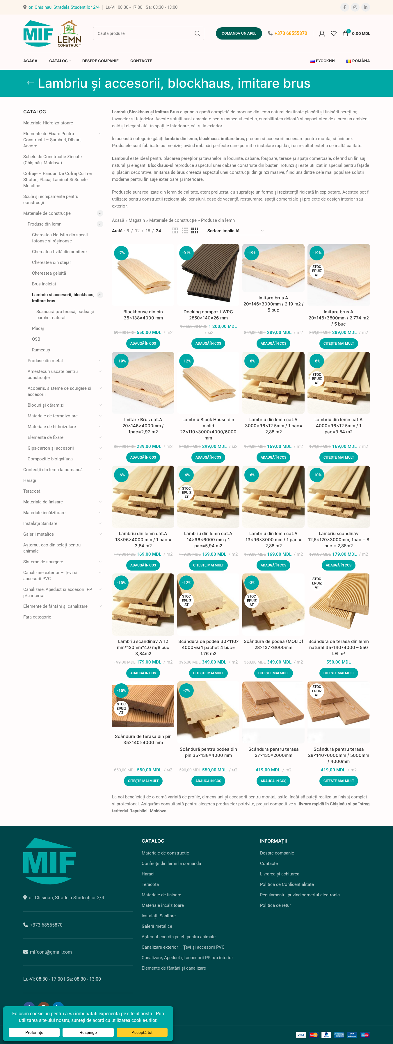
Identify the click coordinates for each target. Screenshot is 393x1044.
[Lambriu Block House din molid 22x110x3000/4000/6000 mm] (208, 383)
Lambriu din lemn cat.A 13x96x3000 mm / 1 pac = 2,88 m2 (274, 539)
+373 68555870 (291, 33)
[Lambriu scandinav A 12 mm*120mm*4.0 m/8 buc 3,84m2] (143, 604)
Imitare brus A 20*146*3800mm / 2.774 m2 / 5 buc (339, 318)
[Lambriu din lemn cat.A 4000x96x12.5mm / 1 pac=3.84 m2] (338, 383)
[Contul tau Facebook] (344, 7)
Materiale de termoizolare (53, 416)
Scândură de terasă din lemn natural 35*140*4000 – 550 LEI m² (338, 647)
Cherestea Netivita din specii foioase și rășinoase (60, 238)
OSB (36, 339)
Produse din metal (45, 360)
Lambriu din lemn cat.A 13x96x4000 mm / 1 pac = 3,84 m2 (143, 539)
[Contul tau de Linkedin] (365, 7)
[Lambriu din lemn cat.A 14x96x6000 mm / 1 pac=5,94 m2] (208, 497)
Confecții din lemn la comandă (53, 469)
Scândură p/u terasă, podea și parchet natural (65, 314)
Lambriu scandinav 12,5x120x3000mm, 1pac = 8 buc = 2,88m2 (338, 539)
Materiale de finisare (43, 502)
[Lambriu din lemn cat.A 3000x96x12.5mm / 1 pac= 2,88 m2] (273, 383)
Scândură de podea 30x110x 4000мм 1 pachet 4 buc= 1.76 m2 (208, 647)
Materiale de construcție (47, 213)
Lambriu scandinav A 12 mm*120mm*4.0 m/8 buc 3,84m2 (143, 647)
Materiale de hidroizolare (52, 426)
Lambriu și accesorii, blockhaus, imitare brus (63, 297)
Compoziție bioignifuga (50, 459)
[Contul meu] (322, 33)
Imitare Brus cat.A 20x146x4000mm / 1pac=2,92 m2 (143, 426)
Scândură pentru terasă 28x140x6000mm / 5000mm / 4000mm (338, 755)
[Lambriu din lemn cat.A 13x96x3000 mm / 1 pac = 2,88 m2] (273, 497)
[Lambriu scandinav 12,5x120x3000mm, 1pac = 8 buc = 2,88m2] (338, 497)
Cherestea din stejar (51, 262)
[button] (143, 343)
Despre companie (277, 853)
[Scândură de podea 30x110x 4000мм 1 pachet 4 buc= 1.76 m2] (208, 604)
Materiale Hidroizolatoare (48, 123)
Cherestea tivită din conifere (59, 251)
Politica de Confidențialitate (287, 884)
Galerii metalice (38, 534)
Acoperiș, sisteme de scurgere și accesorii (59, 391)
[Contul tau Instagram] (355, 7)
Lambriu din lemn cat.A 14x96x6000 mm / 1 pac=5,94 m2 (208, 539)
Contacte (269, 863)
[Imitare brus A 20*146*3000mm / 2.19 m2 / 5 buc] (273, 268)
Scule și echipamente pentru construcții (50, 199)
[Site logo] (52, 32)
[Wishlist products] (333, 33)
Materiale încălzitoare (44, 512)
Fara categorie (37, 617)
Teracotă (31, 491)
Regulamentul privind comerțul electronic (300, 895)
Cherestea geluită (49, 273)
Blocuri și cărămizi (46, 405)
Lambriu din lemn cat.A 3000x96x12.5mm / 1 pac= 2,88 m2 (273, 426)
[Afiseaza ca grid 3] (185, 231)
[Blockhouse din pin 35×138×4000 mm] (143, 275)
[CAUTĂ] (197, 33)
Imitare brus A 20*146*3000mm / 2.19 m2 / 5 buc (273, 304)
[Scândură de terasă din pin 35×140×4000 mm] (143, 706)
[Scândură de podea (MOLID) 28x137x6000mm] (273, 604)
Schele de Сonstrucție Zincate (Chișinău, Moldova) (52, 159)
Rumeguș (41, 350)
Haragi (29, 480)
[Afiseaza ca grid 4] (194, 231)
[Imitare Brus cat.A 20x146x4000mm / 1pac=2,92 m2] (143, 383)
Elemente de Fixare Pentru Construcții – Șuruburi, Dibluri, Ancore (52, 140)
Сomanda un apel (239, 33)
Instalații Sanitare (40, 523)
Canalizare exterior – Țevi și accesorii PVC (50, 575)
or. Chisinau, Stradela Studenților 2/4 (64, 7)
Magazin (137, 220)
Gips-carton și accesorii (51, 448)
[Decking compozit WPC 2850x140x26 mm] (208, 275)
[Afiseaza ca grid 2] (175, 231)
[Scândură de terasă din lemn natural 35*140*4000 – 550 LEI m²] (338, 604)
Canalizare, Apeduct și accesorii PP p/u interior (57, 592)
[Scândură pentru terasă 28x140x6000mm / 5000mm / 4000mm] (338, 712)
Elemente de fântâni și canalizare (55, 606)
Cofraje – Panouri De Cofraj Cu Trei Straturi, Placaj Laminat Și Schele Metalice (57, 179)
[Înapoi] (30, 83)
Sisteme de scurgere (43, 561)
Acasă (118, 220)
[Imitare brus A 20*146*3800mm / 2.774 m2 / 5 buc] (338, 275)
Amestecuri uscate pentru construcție (53, 374)
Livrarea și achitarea (279, 874)
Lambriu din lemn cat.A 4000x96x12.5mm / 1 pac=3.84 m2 (338, 426)
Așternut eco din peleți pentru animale (52, 548)
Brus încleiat (44, 284)
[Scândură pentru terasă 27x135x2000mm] (273, 712)
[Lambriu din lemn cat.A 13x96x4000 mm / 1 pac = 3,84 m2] (143, 497)
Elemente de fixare (45, 437)
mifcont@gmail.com (51, 952)
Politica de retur (275, 905)
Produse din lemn (44, 224)
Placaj (38, 328)
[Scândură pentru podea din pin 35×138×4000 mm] (208, 712)
